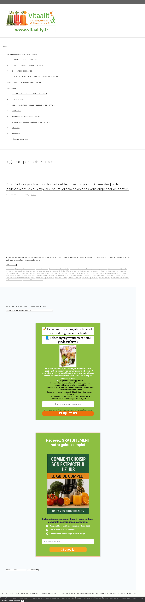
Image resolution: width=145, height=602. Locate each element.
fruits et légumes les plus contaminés (93, 271)
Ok (23, 601)
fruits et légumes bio (53, 271)
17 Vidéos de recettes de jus (24, 60)
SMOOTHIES (16, 111)
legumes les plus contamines (16, 275)
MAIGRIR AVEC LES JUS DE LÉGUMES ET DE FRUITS (31, 122)
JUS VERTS (16, 133)
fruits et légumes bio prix (70, 271)
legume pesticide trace (49, 273)
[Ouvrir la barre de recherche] (3, 40)
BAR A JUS (15, 128)
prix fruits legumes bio (90, 278)
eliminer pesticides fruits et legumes (25, 271)
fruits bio (42, 271)
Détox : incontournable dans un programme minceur (35, 77)
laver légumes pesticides (31, 273)
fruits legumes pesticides (117, 271)
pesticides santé (61, 278)
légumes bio (90, 273)
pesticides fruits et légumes (25, 278)
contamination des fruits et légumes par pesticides (88, 269)
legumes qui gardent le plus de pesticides (43, 275)
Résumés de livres (20, 139)
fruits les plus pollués (13, 273)
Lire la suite (11, 265)
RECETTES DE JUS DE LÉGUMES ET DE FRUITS (26, 82)
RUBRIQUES (11, 88)
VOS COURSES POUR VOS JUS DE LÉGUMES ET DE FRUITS (34, 105)
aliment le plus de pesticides (59, 269)
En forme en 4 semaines (22, 71)
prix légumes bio (104, 278)
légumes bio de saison (104, 273)
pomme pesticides (74, 278)
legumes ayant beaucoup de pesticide (71, 273)
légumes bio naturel (119, 273)
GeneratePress (130, 593)
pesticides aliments (108, 275)
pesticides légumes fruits (45, 278)
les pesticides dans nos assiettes (89, 275)
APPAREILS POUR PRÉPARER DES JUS (26, 116)
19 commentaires (36, 280)
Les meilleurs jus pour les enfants (27, 65)
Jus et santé (10, 269)
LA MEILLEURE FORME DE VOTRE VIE (22, 54)
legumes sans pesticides (67, 275)
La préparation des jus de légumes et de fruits (31, 269)
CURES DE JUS (17, 99)
